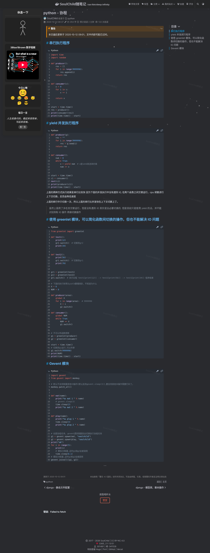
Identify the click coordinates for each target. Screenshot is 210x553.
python (71, 18)
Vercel (120, 549)
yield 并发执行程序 (180, 34)
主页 (165, 482)
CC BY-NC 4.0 (118, 540)
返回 (159, 482)
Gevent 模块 (177, 48)
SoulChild (52, 18)
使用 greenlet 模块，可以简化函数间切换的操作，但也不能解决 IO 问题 (187, 41)
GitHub (112, 549)
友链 (181, 4)
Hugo (98, 549)
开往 (191, 4)
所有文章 (135, 4)
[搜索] (198, 4)
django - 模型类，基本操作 (150, 487)
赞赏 (105, 500)
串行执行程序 (178, 31)
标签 (146, 4)
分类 (155, 4)
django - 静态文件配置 (58, 487)
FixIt (105, 549)
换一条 (23, 127)
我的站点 (168, 4)
